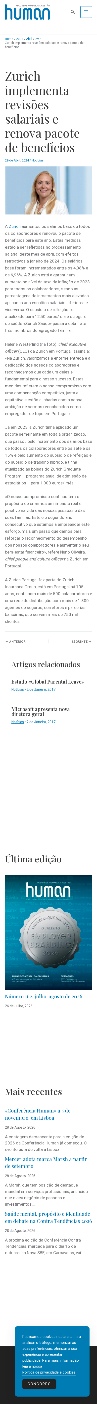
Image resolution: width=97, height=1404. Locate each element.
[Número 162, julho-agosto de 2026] (48, 932)
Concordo (39, 1384)
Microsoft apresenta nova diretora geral (40, 711)
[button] (73, 12)
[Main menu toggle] (86, 12)
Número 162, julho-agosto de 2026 (43, 996)
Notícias (38, 160)
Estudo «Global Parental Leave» (47, 681)
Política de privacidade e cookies (49, 1372)
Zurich (15, 226)
